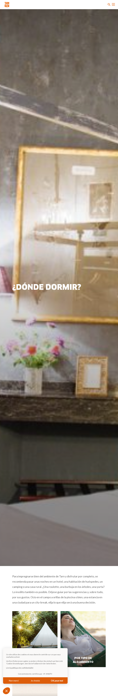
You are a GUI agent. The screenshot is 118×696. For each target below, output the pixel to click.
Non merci (14, 680)
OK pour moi (57, 680)
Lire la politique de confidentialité (19, 668)
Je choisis (35, 680)
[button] (6, 690)
